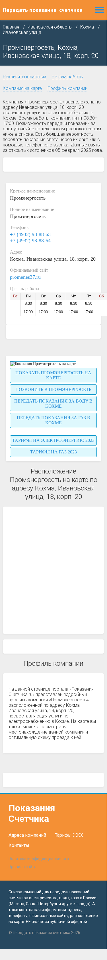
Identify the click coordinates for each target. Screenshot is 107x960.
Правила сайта (22, 866)
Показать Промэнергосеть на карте (53, 375)
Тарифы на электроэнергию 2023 (53, 440)
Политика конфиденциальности (39, 858)
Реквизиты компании (24, 76)
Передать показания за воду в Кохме (53, 403)
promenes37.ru (25, 277)
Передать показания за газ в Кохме (53, 420)
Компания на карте (22, 88)
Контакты (19, 845)
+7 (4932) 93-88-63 (30, 234)
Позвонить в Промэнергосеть (53, 389)
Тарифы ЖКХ (69, 835)
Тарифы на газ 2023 (53, 451)
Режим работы (67, 76)
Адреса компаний (27, 835)
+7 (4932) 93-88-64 (30, 240)
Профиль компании (67, 88)
